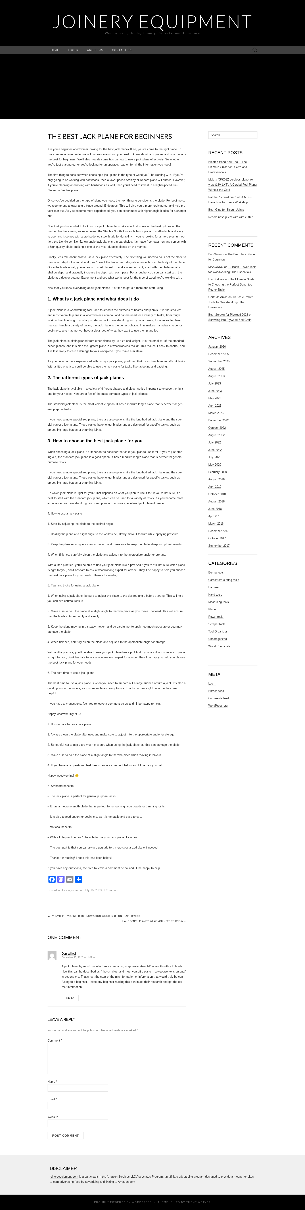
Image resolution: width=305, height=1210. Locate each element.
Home (54, 49)
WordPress (142, 1202)
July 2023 (214, 383)
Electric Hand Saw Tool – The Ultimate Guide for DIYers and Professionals (227, 167)
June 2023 (215, 391)
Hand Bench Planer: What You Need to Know (154, 921)
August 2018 (216, 501)
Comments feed (218, 698)
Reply (70, 997)
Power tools (216, 616)
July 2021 (214, 457)
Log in (212, 683)
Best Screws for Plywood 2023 (228, 314)
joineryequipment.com (64, 1176)
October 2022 (217, 427)
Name (52, 1081)
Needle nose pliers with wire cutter (230, 217)
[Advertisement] (152, 87)
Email (52, 1099)
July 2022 (214, 442)
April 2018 (214, 516)
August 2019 (216, 479)
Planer (212, 609)
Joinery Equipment (152, 21)
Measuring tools (218, 602)
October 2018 (217, 494)
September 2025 (219, 361)
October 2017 (217, 538)
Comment (55, 1040)
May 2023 (214, 398)
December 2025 (218, 354)
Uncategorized (70, 890)
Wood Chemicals (219, 646)
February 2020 (217, 472)
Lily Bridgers (216, 279)
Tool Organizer (217, 631)
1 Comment (110, 890)
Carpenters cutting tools (223, 580)
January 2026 (217, 346)
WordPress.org (218, 705)
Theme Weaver (198, 1202)
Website (53, 1117)
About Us (95, 49)
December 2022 (218, 420)
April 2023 (214, 405)
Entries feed (216, 691)
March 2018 (216, 523)
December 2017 (218, 531)
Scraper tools (217, 624)
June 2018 (215, 508)
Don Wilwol (69, 953)
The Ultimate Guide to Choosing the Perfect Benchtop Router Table (231, 284)
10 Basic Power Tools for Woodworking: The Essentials (230, 302)
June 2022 (215, 450)
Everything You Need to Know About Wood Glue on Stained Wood (95, 916)
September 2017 (219, 545)
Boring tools (216, 572)
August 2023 (216, 376)
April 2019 (214, 486)
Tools (73, 49)
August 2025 (216, 368)
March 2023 (216, 413)
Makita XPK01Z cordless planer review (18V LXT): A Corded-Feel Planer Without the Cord (232, 184)
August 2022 (216, 435)
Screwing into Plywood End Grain (229, 319)
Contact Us (122, 49)
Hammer (213, 587)
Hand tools (215, 594)
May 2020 (214, 464)
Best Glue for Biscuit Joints (226, 209)
